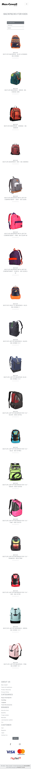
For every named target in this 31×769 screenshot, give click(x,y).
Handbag (3, 700)
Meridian (3, 717)
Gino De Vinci (5, 710)
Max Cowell (4, 685)
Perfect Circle (21, 767)
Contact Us (4, 735)
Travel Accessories (6, 704)
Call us (15, 738)
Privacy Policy (5, 692)
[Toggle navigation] (27, 4)
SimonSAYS (27, 765)
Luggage (3, 702)
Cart (2, 728)
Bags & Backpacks (6, 697)
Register (3, 730)
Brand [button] (9, 28)
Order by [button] (10, 25)
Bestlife (3, 712)
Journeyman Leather (7, 720)
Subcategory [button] (11, 22)
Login (2, 732)
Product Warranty (6, 689)
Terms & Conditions (6, 687)
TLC (2, 722)
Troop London (5, 715)
